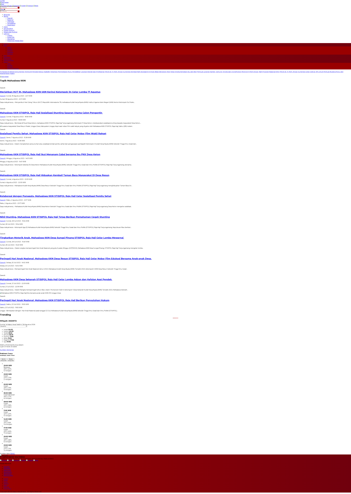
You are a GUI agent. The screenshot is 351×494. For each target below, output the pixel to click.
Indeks (9, 35)
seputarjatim (8, 475)
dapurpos (7, 470)
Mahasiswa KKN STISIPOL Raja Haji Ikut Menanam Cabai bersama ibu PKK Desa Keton (50, 154)
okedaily (7, 467)
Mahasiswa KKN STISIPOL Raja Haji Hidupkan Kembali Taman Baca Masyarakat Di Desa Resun (54, 175)
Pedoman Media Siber (15, 41)
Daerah (10, 18)
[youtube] (23, 5)
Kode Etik (10, 37)
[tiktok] (35, 5)
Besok (11, 359)
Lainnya (6, 34)
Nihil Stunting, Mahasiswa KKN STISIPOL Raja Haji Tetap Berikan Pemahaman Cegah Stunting (55, 217)
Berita (6, 16)
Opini (5, 27)
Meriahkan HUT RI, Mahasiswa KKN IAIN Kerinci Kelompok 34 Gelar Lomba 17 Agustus (50, 92)
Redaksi (6, 480)
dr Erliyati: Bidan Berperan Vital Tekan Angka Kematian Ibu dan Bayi (172, 72)
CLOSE (2, 1)
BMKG (12, 453)
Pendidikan (11, 23)
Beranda (7, 15)
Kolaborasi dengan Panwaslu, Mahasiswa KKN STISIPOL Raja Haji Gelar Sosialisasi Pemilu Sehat (55, 196)
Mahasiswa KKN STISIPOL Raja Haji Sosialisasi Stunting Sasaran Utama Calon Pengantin (51, 112)
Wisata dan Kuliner (10, 32)
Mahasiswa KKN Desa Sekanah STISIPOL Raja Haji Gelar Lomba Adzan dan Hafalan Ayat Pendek (56, 279)
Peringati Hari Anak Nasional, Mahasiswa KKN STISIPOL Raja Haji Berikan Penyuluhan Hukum (54, 300)
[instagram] (15, 5)
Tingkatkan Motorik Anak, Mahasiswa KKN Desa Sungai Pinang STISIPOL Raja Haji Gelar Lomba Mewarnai (62, 237)
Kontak (5, 482)
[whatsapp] (29, 5)
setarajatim (8, 474)
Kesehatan (11, 25)
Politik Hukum (9, 30)
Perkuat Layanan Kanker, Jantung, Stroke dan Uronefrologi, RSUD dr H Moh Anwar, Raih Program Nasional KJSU (238, 72)
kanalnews (8, 472)
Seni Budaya (8, 28)
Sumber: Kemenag (7, 350)
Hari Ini (3, 359)
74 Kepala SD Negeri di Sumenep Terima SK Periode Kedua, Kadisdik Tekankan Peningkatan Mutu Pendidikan (40, 72)
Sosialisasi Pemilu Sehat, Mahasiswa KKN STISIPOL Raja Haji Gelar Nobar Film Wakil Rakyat (53, 133)
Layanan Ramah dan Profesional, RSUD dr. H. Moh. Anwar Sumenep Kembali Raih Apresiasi (114, 72)
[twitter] (9, 5)
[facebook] (3, 5)
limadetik (7, 468)
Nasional (10, 20)
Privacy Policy (7, 488)
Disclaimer (11, 39)
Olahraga (10, 22)
